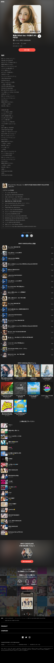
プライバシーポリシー (11, 644)
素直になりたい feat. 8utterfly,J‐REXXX (13, 224)
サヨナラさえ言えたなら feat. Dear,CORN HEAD (16, 216)
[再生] (39, 36)
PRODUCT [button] (4, 626)
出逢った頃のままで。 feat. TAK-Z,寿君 (13, 197)
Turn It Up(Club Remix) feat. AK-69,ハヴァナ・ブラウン (17, 203)
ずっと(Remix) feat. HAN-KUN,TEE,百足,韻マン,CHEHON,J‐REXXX (47, 379)
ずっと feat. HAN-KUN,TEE (11, 192)
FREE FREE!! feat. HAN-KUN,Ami (12, 207)
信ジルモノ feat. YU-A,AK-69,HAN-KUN (14, 209)
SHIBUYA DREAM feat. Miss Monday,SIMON (15, 220)
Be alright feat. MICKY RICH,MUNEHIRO (14, 194)
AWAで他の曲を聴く (27, 561)
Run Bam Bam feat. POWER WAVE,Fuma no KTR (7, 396)
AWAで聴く (27, 50)
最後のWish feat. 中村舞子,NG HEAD (12, 620)
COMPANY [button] (4, 631)
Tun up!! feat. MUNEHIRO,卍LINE (12, 213)
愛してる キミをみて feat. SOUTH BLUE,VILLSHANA (7, 414)
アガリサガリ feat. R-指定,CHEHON (20, 396)
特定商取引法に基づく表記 (35, 644)
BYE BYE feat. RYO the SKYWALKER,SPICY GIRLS (16, 218)
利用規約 (2, 644)
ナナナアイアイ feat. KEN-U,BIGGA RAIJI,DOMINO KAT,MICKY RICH (20, 226)
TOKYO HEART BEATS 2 (20, 378)
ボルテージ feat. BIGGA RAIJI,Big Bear (13, 211)
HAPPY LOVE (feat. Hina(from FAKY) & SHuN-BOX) (20, 414)
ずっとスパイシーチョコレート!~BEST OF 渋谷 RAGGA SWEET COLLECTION (28, 185)
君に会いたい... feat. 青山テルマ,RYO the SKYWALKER (17, 199)
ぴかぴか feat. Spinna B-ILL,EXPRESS (33, 396)
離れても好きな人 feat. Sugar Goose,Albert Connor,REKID (7, 378)
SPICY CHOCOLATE (25, 40)
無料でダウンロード (27, 588)
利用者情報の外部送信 (23, 644)
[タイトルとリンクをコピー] (31, 235)
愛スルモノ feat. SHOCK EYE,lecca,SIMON (14, 205)
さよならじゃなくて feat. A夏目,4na (47, 396)
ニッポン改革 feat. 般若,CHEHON (12, 222)
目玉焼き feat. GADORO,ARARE (33, 378)
